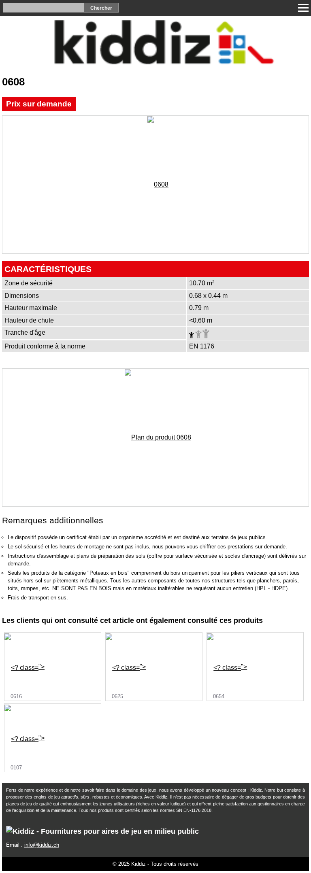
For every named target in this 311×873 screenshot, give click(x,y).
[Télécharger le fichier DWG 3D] (280, 105)
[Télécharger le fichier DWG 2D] (301, 105)
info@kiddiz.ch (41, 845)
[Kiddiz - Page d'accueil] (155, 62)
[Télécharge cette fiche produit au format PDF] (259, 105)
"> (28, 681)
